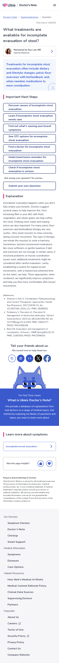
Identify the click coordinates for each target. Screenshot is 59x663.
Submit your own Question (24, 186)
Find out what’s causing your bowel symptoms (29, 128)
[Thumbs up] (40, 464)
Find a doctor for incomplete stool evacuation (29, 148)
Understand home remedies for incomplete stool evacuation (27, 159)
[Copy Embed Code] (29, 358)
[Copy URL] (12, 358)
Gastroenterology (29, 17)
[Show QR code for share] (21, 358)
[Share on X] (38, 358)
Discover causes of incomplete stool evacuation (30, 107)
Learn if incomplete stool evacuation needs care (30, 117)
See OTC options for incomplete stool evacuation (28, 138)
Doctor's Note (10, 17)
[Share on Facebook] (47, 358)
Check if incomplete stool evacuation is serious (24, 169)
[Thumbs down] (49, 464)
